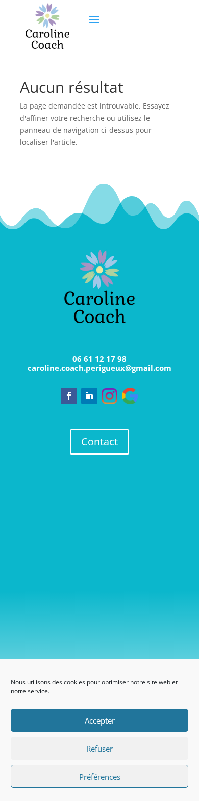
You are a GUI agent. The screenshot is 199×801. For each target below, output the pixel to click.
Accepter (100, 720)
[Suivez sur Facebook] (69, 396)
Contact (99, 441)
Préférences (99, 776)
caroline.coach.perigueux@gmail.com (99, 368)
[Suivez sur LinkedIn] (89, 396)
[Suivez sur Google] (130, 396)
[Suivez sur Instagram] (110, 396)
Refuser (99, 748)
